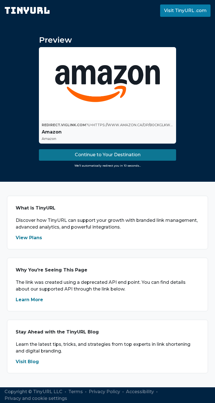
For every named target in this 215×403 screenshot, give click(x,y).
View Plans (29, 237)
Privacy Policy (105, 391)
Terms (76, 391)
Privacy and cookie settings (35, 398)
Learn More (29, 299)
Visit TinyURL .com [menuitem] (185, 10)
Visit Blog (27, 361)
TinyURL (27, 10)
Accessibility (140, 391)
